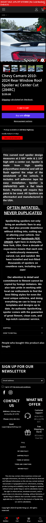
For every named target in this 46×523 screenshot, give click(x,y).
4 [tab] (12, 61)
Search (23, 447)
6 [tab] (19, 61)
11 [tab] (37, 61)
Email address (8, 380)
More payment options (23, 121)
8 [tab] (26, 61)
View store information (12, 138)
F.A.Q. (23, 442)
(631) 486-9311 (14, 419)
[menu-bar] (4, 9)
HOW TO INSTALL (10, 333)
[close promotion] (44, 3)
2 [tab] (5, 61)
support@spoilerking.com (11, 427)
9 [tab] (30, 61)
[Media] (42, 60)
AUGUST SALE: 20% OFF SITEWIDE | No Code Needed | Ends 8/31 (23, 3)
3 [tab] (9, 61)
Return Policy (23, 451)
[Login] (36, 9)
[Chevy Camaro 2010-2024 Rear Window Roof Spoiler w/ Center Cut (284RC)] (23, 40)
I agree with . (18, 387)
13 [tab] (44, 61)
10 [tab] (33, 61)
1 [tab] (2, 61)
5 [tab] (16, 61)
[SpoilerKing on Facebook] (4, 392)
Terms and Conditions (23, 464)
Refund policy (23, 469)
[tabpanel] (23, 40)
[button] (1, 69)
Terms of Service (23, 460)
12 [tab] (41, 61)
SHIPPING (7, 328)
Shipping (6, 99)
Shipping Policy (23, 455)
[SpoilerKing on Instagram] (10, 392)
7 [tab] (23, 61)
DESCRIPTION (8, 150)
